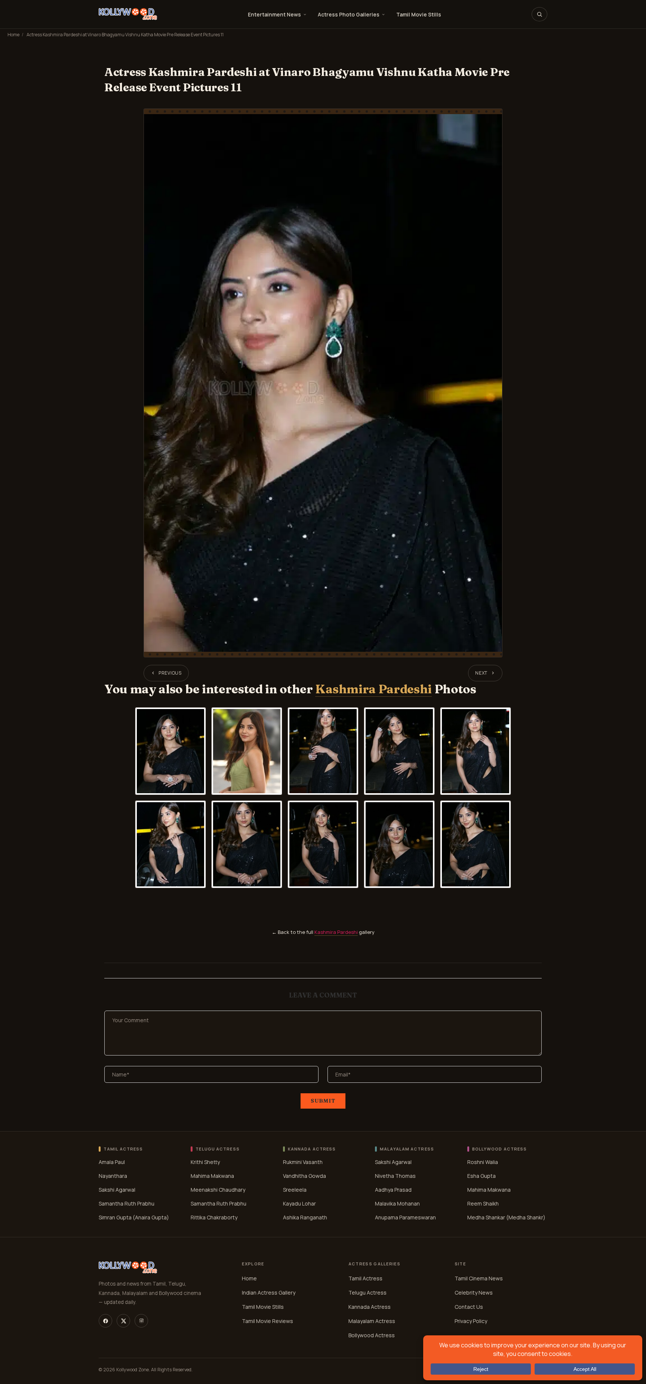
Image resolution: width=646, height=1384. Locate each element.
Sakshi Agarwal (117, 1189)
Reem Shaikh (483, 1203)
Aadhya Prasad (393, 1189)
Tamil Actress (365, 1278)
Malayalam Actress (371, 1321)
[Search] (539, 14)
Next (481, 673)
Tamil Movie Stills (418, 14)
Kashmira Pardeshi (373, 689)
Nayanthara (113, 1175)
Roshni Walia (482, 1161)
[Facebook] (105, 1321)
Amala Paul (112, 1161)
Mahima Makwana (212, 1175)
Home (13, 34)
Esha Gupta (481, 1175)
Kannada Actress (369, 1306)
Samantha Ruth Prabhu (126, 1203)
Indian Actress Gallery (268, 1292)
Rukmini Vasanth (303, 1161)
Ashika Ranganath (305, 1217)
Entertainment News (274, 14)
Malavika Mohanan (397, 1203)
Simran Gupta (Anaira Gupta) (134, 1217)
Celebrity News (474, 1292)
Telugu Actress (367, 1292)
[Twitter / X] (123, 1321)
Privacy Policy (471, 1321)
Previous (170, 673)
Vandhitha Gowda (304, 1175)
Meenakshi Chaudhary (218, 1189)
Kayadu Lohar (299, 1203)
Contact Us (469, 1306)
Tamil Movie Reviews (267, 1321)
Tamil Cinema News (479, 1278)
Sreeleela (295, 1189)
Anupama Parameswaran (405, 1217)
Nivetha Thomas (395, 1175)
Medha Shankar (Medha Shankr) (506, 1217)
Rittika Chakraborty (214, 1217)
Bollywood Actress (371, 1335)
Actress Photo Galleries (348, 14)
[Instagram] (141, 1321)
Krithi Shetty (205, 1161)
